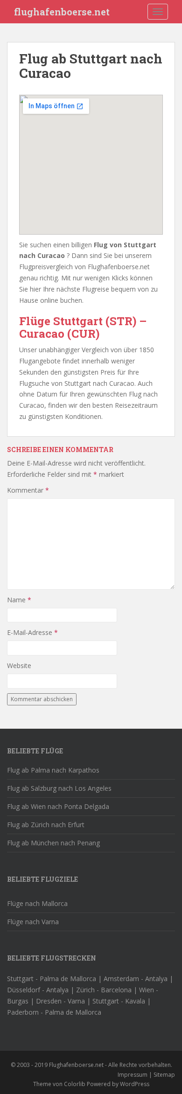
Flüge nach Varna (33, 921)
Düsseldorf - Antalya (38, 989)
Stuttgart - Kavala (118, 1000)
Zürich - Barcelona (104, 989)
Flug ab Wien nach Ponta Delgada (58, 806)
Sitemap (164, 1075)
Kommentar (28, 490)
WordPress (134, 1084)
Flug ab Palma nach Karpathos (53, 770)
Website (19, 665)
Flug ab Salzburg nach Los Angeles (59, 788)
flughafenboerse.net (62, 12)
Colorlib (74, 1084)
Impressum (132, 1075)
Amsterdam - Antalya (136, 978)
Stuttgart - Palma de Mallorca (51, 978)
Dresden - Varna (60, 1000)
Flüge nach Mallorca (37, 903)
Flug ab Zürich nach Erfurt (45, 824)
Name (19, 599)
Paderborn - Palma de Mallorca (54, 1012)
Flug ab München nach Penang (53, 842)
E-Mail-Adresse (32, 632)
